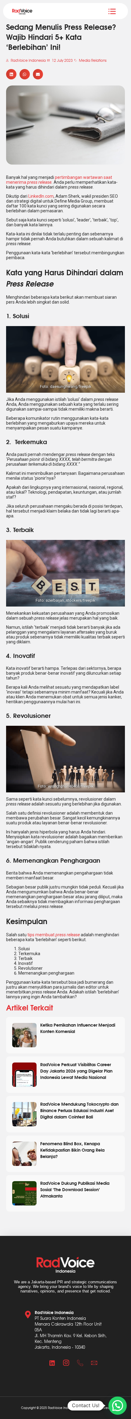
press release (39, 182)
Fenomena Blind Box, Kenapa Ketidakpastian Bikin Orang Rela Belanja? (72, 1149)
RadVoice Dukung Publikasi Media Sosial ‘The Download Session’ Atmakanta (74, 1189)
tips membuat (53, 934)
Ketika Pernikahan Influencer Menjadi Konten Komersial (77, 1027)
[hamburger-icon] (112, 11)
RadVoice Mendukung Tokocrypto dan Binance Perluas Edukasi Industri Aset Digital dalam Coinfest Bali (79, 1110)
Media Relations (93, 60)
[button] (11, 74)
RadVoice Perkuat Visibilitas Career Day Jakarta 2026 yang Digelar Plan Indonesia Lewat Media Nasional (76, 1070)
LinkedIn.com (41, 196)
